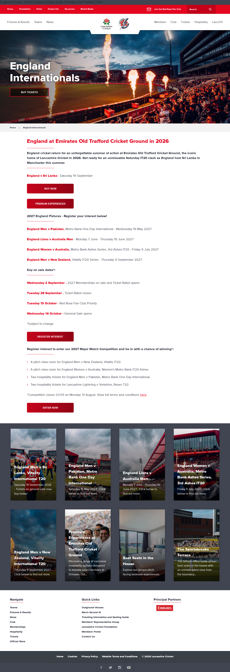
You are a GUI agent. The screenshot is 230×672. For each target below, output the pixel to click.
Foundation (25, 9)
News (13, 617)
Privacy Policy (90, 656)
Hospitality (16, 631)
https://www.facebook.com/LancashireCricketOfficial (101, 667)
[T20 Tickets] (124, 24)
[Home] (106, 24)
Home (10, 9)
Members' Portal (91, 631)
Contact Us (53, 9)
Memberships (18, 627)
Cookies (72, 656)
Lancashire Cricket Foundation (99, 627)
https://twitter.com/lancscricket (110, 667)
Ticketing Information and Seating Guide (105, 617)
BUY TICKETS (29, 92)
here (143, 395)
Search (210, 9)
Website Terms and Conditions (119, 656)
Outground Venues (93, 607)
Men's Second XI (91, 612)
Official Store (17, 641)
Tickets (14, 636)
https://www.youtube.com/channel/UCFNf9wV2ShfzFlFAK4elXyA (128, 667)
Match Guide (87, 9)
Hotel (39, 9)
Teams (13, 607)
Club (12, 622)
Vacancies (70, 9)
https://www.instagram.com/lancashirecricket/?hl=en (119, 667)
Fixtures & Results (20, 612)
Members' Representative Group (100, 622)
